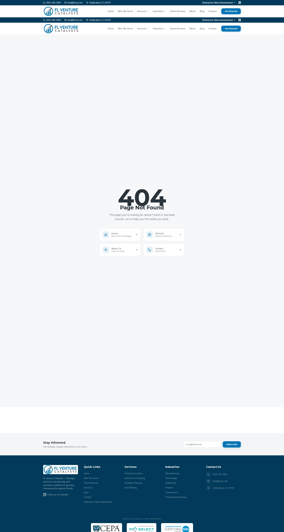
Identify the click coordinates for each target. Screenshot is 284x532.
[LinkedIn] (239, 2)
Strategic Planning (133, 483)
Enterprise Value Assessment (217, 2)
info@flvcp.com (220, 481)
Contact (212, 11)
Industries (158, 11)
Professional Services (176, 497)
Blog (202, 11)
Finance (169, 487)
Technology (171, 478)
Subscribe (231, 444)
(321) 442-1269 (220, 474)
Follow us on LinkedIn (57, 494)
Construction (171, 492)
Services (141, 11)
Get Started (231, 11)
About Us (88, 487)
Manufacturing (172, 473)
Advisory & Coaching (135, 478)
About (192, 11)
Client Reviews (177, 11)
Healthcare (170, 483)
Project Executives (134, 473)
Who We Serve (125, 11)
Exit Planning (131, 487)
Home (111, 11)
